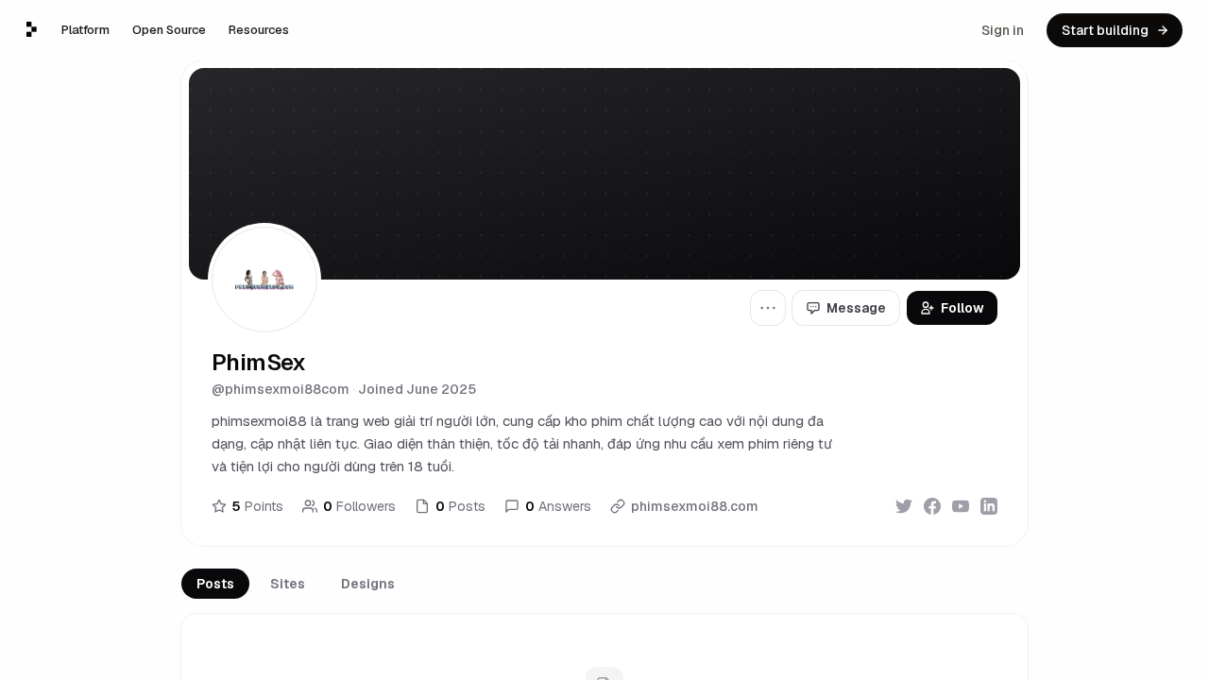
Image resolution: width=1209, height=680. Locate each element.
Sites (287, 583)
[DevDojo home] (31, 29)
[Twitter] (903, 506)
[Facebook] (932, 506)
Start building (1105, 30)
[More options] (768, 308)
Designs (368, 583)
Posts (215, 583)
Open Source (169, 30)
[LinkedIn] (988, 506)
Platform (85, 30)
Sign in (1002, 30)
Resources (259, 30)
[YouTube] (960, 506)
